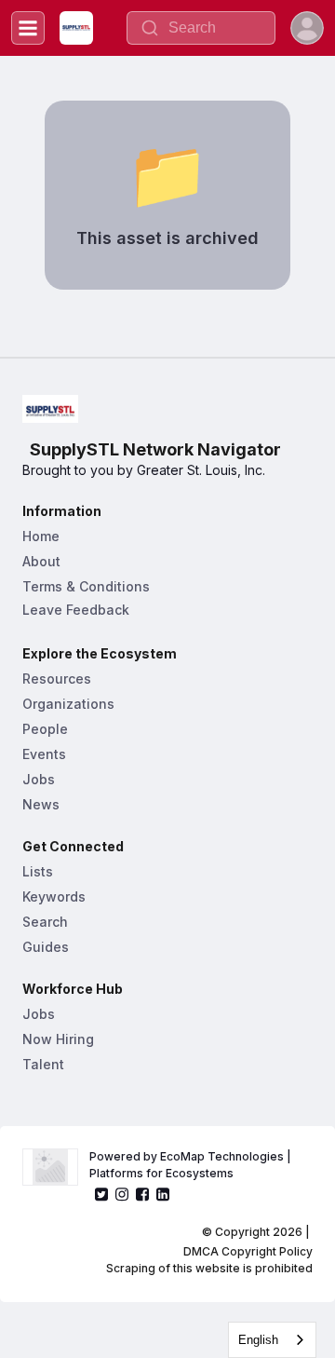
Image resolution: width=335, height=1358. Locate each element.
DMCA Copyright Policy (248, 1251)
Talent (43, 1064)
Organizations (68, 704)
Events (44, 754)
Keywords (54, 896)
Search (45, 922)
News (41, 804)
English (258, 1340)
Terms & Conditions (86, 586)
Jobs (38, 779)
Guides (45, 947)
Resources (56, 678)
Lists (37, 871)
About (41, 561)
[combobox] (272, 1340)
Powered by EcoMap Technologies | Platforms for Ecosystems (191, 1164)
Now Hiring (58, 1039)
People (45, 729)
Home (41, 536)
